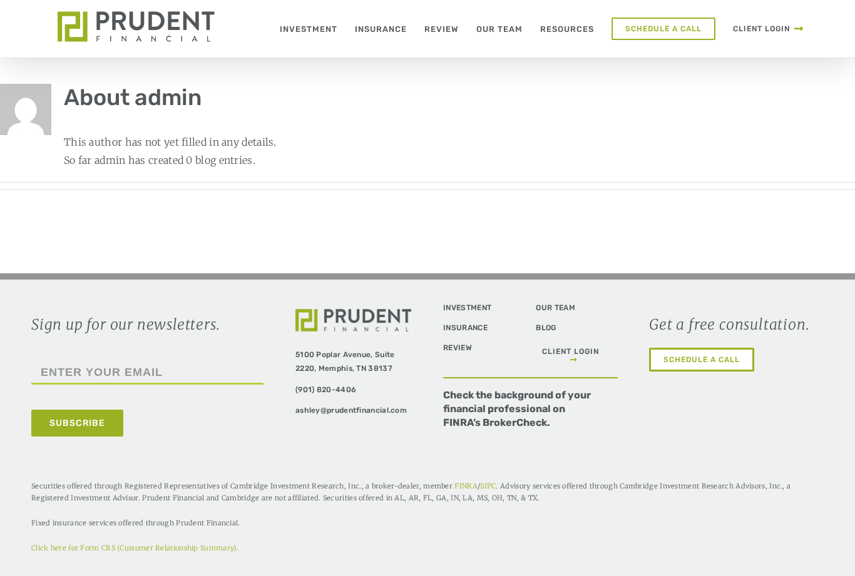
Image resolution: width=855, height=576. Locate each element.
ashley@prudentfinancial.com (351, 410)
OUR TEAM (555, 307)
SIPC (488, 486)
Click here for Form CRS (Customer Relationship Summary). (135, 547)
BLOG (546, 327)
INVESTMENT (467, 307)
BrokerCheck (515, 422)
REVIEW (457, 347)
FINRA (466, 486)
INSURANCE (465, 327)
